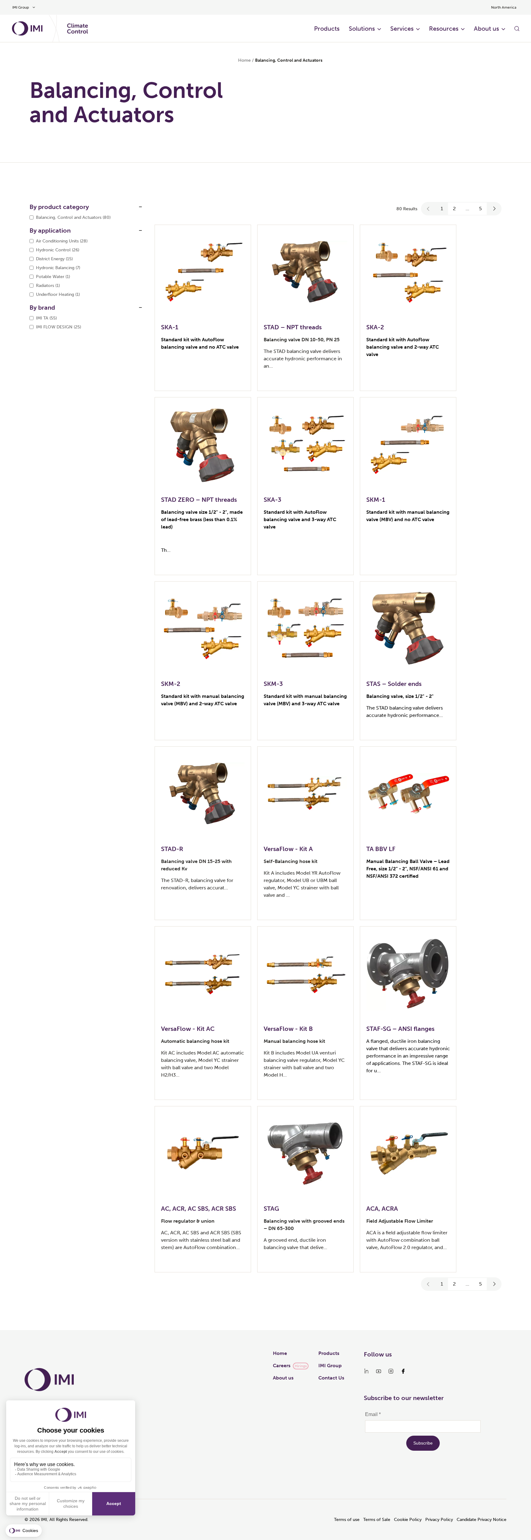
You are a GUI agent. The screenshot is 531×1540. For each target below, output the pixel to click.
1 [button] (442, 208)
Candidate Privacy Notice (481, 1519)
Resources (443, 28)
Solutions (362, 28)
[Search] (516, 28)
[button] (428, 208)
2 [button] (454, 208)
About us (486, 28)
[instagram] (390, 1371)
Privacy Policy (439, 1519)
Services (402, 28)
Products (327, 28)
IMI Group (330, 1365)
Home (244, 60)
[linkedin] (366, 1371)
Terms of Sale (376, 1519)
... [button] (467, 208)
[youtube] (378, 1371)
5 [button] (480, 208)
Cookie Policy (408, 1519)
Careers (281, 1365)
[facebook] (403, 1371)
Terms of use (347, 1519)
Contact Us (331, 1378)
